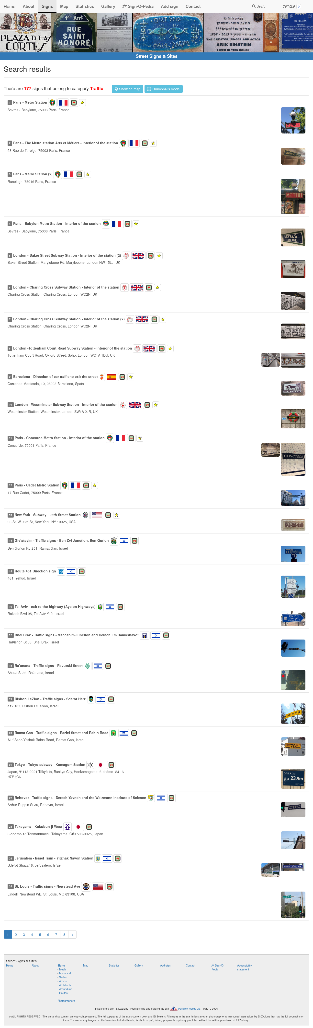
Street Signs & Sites (157, 56)
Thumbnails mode (165, 88)
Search (262, 6)
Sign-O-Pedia (140, 6)
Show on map (129, 88)
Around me (65, 989)
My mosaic (65, 973)
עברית (289, 6)
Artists (63, 981)
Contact (193, 6)
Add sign (169, 6)
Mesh (62, 969)
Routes (63, 993)
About (28, 6)
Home (9, 6)
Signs (47, 6)
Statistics (85, 6)
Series (63, 977)
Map (64, 6)
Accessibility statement (244, 967)
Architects (65, 985)
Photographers (66, 1001)
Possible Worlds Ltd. (189, 1008)
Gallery (108, 6)
